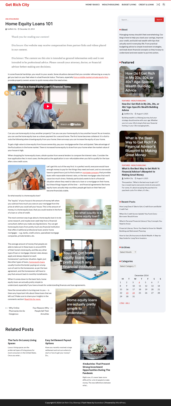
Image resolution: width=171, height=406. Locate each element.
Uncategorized (12, 19)
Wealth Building (110, 4)
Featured (126, 101)
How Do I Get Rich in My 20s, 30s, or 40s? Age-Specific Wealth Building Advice (140, 107)
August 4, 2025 (142, 114)
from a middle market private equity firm (90, 77)
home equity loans (37, 262)
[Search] (164, 4)
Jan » (127, 303)
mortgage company (90, 172)
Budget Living (129, 4)
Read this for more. (33, 299)
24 (133, 293)
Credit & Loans (146, 4)
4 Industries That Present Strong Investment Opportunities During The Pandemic (96, 368)
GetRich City (12, 29)
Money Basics (93, 4)
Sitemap (76, 402)
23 (127, 293)
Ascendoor (99, 402)
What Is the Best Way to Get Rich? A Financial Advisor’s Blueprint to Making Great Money (140, 171)
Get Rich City (17, 4)
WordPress (121, 402)
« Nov (121, 303)
